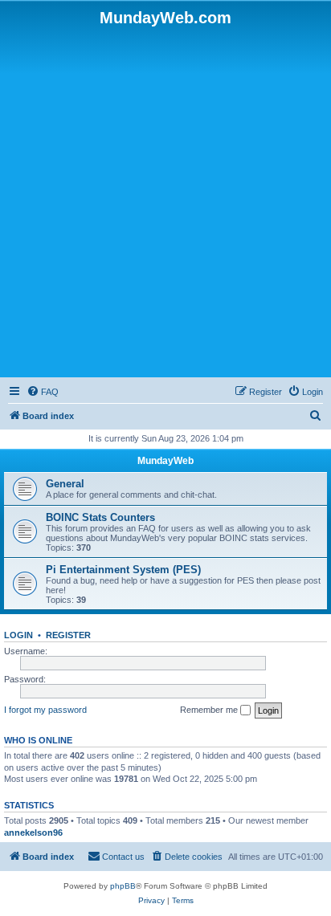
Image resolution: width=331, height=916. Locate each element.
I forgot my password (45, 709)
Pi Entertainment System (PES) (123, 570)
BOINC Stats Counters (100, 517)
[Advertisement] (165, 200)
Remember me (210, 709)
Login (18, 635)
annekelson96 (33, 832)
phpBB (123, 885)
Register (68, 635)
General (65, 484)
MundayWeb (165, 460)
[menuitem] (43, 391)
